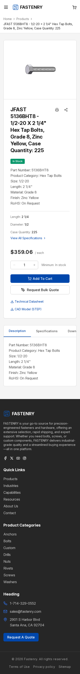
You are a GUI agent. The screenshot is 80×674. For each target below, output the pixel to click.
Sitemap (65, 666)
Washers (10, 582)
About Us (10, 506)
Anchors (10, 534)
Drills (7, 554)
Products (22, 19)
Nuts (7, 561)
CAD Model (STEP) (28, 309)
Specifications (47, 331)
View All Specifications (26, 238)
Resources (11, 499)
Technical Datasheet (29, 301)
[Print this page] (57, 109)
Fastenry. (30, 659)
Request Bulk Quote (43, 290)
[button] (66, 109)
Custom (9, 548)
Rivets (8, 568)
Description (17, 331)
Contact (9, 513)
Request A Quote (21, 637)
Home (7, 19)
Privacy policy (44, 666)
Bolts (7, 541)
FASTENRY (23, 413)
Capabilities (12, 492)
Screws (9, 575)
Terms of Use (19, 666)
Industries (10, 486)
